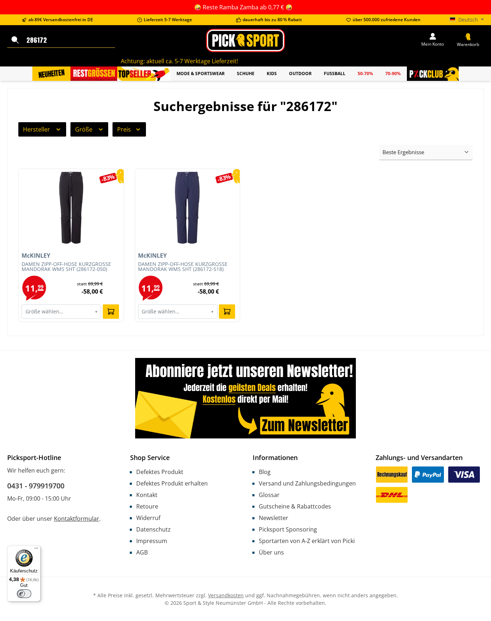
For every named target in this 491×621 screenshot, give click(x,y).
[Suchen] (15, 40)
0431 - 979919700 (35, 486)
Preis (124, 129)
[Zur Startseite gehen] (245, 40)
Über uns (271, 552)
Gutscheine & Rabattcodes (295, 506)
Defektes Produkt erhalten (172, 483)
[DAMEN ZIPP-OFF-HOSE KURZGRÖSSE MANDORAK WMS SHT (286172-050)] (71, 208)
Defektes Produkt (159, 472)
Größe (84, 129)
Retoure (147, 506)
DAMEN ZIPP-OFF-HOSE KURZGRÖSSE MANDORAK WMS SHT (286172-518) (183, 267)
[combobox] (69, 40)
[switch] (24, 593)
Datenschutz (153, 529)
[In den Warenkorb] (111, 311)
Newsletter (273, 518)
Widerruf (148, 518)
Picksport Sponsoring (288, 529)
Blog (265, 472)
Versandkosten (226, 595)
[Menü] (36, 550)
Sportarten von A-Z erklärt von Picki (307, 541)
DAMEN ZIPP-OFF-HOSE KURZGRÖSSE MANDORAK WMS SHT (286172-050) (66, 267)
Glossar (269, 495)
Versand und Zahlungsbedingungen (307, 483)
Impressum (151, 541)
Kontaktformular (76, 519)
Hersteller (37, 129)
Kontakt (146, 495)
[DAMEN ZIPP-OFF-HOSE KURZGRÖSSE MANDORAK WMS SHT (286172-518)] (187, 208)
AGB (142, 552)
